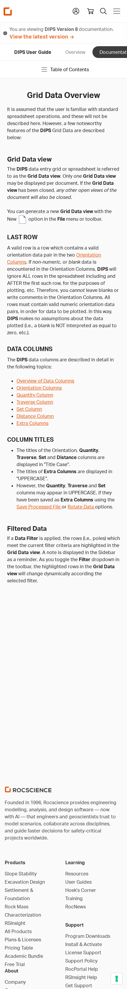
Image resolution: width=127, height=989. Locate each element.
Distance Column (35, 416)
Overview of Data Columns (45, 381)
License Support (83, 952)
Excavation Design (25, 882)
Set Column (29, 409)
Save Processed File (39, 507)
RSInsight (15, 923)
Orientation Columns (39, 388)
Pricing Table (19, 948)
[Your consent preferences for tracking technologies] (116, 978)
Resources (76, 874)
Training (74, 898)
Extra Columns (32, 423)
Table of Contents (69, 69)
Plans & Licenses (23, 940)
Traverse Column (35, 402)
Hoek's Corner (80, 890)
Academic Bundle (24, 956)
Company (15, 982)
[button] (75, 11)
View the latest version (38, 36)
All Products (18, 931)
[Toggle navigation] (116, 11)
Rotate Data (81, 507)
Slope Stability (21, 874)
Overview (75, 52)
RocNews (75, 907)
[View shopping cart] (90, 11)
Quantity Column (35, 395)
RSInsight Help (81, 977)
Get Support (78, 985)
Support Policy (81, 961)
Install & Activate (83, 944)
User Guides (78, 882)
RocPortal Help (81, 969)
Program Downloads (87, 936)
